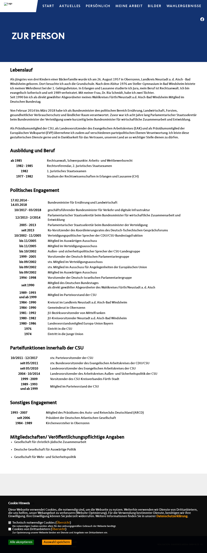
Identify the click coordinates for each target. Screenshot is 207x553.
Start (48, 6)
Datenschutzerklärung (171, 516)
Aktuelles (70, 6)
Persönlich (98, 6)
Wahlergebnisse (184, 6)
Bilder (155, 6)
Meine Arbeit (129, 6)
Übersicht (63, 522)
